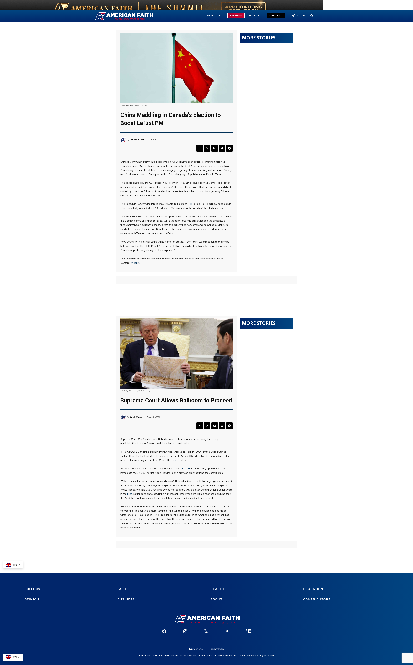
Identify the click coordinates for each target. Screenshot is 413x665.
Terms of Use (196, 648)
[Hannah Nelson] (123, 139)
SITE (191, 203)
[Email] (214, 148)
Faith (122, 589)
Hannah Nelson (137, 139)
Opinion (32, 599)
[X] (207, 148)
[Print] (222, 148)
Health (217, 589)
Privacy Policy (217, 648)
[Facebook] (199, 148)
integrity (135, 262)
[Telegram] (229, 148)
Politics (32, 589)
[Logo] (128, 16)
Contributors (317, 599)
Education (313, 589)
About (216, 599)
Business (126, 599)
